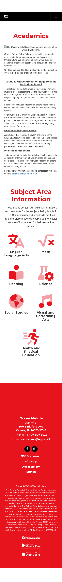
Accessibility (31, 466)
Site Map (31, 461)
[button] (6, 16)
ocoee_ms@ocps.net (35, 439)
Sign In (31, 471)
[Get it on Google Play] (31, 545)
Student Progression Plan (24, 173)
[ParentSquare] (31, 538)
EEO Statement (31, 456)
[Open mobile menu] (56, 16)
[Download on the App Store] (31, 554)
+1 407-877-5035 (36, 434)
